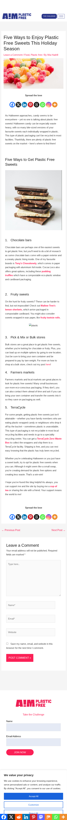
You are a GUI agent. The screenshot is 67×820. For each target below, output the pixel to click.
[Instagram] (48, 103)
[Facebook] (12, 103)
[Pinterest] (30, 103)
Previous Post (11, 530)
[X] (18, 103)
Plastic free (36, 54)
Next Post (58, 530)
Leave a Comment (13, 54)
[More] (54, 103)
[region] (33, 795)
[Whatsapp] (42, 103)
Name (9, 721)
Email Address (13, 736)
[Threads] (36, 103)
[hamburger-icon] (61, 16)
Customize (33, 804)
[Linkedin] (24, 103)
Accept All (33, 796)
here (48, 364)
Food (26, 54)
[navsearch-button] (5, 8)
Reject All (33, 813)
